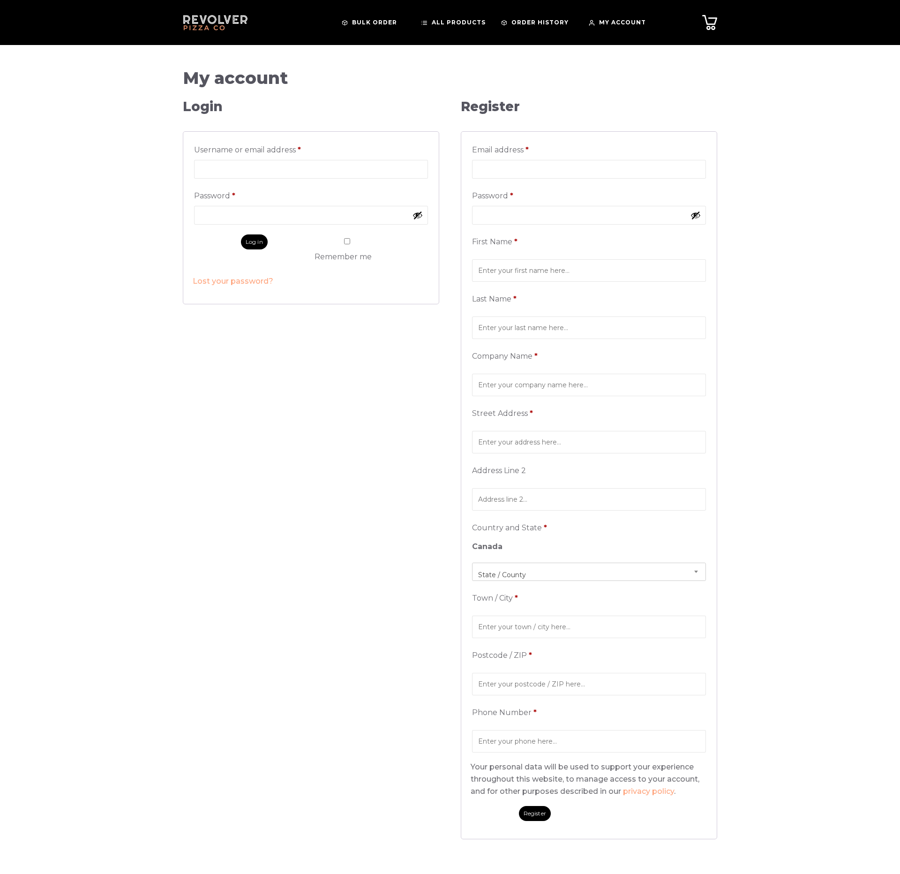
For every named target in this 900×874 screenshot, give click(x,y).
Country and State (509, 527)
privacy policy (648, 791)
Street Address (502, 413)
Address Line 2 (500, 470)
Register (535, 813)
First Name (495, 241)
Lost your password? (233, 281)
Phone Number (504, 712)
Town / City (495, 598)
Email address (518, 149)
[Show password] (417, 215)
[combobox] (588, 571)
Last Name (494, 298)
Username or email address (265, 149)
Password (232, 195)
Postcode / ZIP (502, 655)
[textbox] (588, 575)
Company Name (505, 356)
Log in (254, 241)
